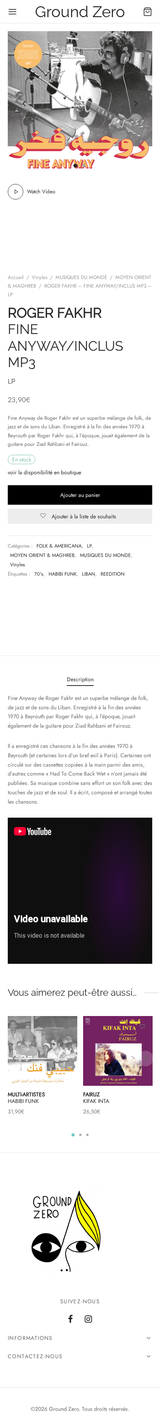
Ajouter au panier (80, 495)
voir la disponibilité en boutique (44, 472)
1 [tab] (73, 1134)
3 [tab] (87, 1135)
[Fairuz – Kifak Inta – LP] (118, 1051)
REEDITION (113, 574)
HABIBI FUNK (63, 574)
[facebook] (70, 1320)
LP (89, 546)
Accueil (16, 277)
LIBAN (88, 574)
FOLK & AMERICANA (59, 546)
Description (80, 679)
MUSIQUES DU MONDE (81, 277)
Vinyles (39, 277)
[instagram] (88, 1320)
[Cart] (147, 11)
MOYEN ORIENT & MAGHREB (42, 555)
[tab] (80, 679)
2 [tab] (80, 1135)
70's (38, 574)
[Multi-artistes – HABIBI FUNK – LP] (42, 1051)
